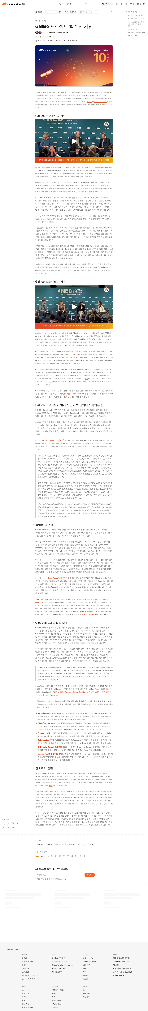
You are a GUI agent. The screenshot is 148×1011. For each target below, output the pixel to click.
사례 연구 (86, 965)
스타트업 (25, 972)
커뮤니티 (86, 997)
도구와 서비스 (87, 614)
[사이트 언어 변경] (116, 4)
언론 (23, 1000)
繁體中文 (74, 41)
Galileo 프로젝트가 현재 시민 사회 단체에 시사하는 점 (136, 24)
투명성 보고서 (57, 1004)
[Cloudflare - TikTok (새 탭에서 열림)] (84, 856)
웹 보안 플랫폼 (118, 975)
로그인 (132, 4)
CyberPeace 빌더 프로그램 (58, 578)
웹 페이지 (46, 611)
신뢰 (54, 993)
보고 (51, 785)
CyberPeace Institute (88, 542)
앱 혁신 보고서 (88, 958)
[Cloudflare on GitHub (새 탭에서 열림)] (72, 856)
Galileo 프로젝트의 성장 (136, 19)
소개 (23, 990)
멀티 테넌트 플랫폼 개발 (122, 972)
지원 (84, 972)
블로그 (89, 101)
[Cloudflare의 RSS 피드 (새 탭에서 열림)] (51, 856)
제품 (60, 4)
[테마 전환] (121, 4)
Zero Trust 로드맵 (79, 394)
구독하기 (89, 875)
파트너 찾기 (26, 968)
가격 (86, 4)
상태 (84, 968)
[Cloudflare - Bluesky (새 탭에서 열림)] (76, 856)
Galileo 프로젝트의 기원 (136, 15)
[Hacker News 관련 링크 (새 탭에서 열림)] (3, 823)
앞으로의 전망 (132, 36)
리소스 (78, 4)
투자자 (24, 997)
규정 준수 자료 (58, 990)
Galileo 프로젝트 (70, 12)
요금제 (24, 958)
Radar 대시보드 (100, 101)
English (66, 41)
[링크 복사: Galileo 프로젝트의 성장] (34, 282)
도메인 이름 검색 (28, 979)
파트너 (24, 965)
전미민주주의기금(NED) (54, 440)
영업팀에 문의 (141, 4)
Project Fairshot (58, 968)
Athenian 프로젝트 (59, 961)
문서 (84, 990)
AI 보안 (116, 965)
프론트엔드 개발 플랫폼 (122, 968)
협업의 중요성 (132, 29)
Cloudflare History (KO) (54, 12)
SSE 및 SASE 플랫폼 (121, 958)
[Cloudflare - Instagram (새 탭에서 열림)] (68, 856)
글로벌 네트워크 (28, 1007)
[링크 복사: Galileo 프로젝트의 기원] (34, 116)
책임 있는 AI (57, 1000)
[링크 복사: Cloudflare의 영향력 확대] (34, 623)
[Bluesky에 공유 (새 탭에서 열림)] (17, 823)
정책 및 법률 (89, 844)
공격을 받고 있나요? (30, 975)
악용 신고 (56, 1007)
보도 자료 (25, 1004)
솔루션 (69, 4)
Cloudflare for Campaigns (62, 965)
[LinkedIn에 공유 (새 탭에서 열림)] (13, 823)
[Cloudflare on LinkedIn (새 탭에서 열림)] (59, 856)
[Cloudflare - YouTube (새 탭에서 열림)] (64, 856)
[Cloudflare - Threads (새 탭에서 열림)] (80, 856)
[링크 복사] (13, 827)
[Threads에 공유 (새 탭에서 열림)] (8, 827)
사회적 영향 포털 (63, 394)
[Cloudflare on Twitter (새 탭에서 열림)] (55, 856)
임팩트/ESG (57, 972)
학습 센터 (86, 993)
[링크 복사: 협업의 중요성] (34, 525)
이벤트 (85, 975)
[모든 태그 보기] (111, 11)
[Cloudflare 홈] (13, 3)
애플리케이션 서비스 (85, 12)
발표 (86, 378)
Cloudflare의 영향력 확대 (136, 32)
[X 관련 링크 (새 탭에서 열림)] (8, 823)
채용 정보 (25, 993)
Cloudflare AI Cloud (121, 961)
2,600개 (71, 354)
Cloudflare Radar (90, 961)
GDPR (54, 997)
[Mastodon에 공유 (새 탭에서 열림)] (3, 827)
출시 (108, 689)
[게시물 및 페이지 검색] (126, 4)
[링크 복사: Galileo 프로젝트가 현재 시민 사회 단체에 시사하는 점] (34, 405)
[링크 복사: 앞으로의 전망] (34, 768)
